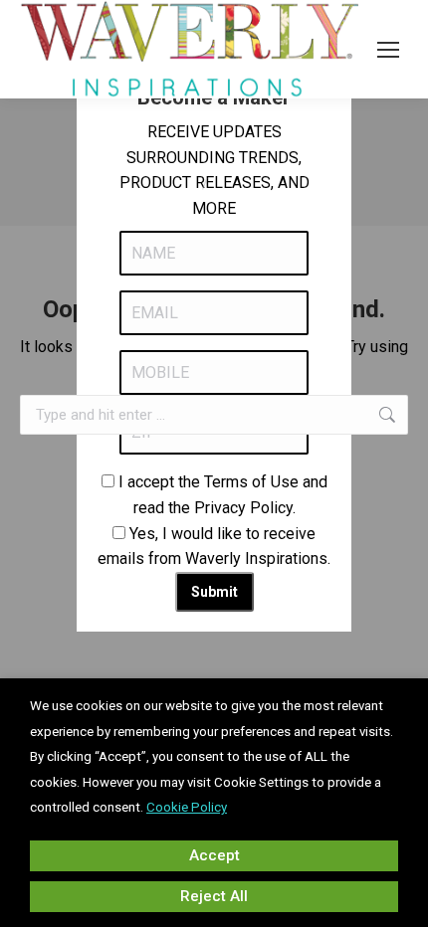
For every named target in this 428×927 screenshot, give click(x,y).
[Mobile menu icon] (388, 50)
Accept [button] (214, 855)
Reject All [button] (214, 896)
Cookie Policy (186, 807)
